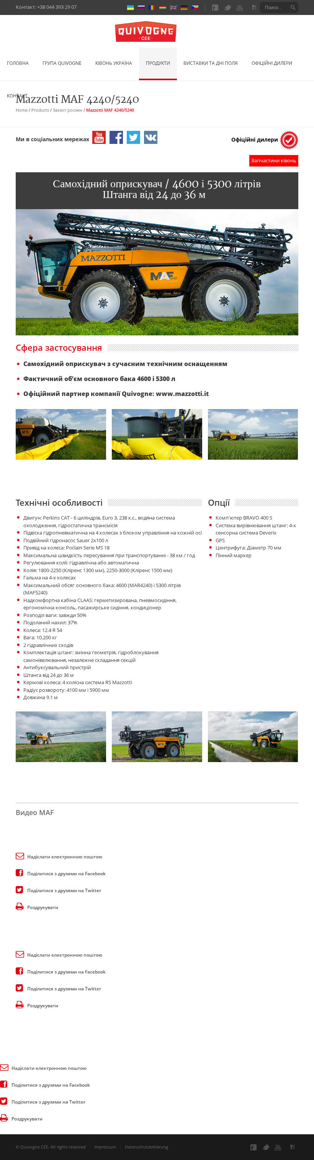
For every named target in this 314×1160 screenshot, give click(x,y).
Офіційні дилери (272, 63)
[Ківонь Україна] (157, 32)
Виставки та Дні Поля (210, 63)
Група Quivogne (62, 63)
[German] (186, 8)
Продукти (158, 63)
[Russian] (143, 8)
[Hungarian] (164, 8)
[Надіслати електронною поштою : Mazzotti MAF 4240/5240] (19, 855)
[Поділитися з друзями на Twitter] (19, 889)
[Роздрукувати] (19, 906)
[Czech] (196, 8)
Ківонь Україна (113, 63)
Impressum (105, 1147)
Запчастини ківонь (273, 160)
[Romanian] (154, 8)
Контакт (17, 95)
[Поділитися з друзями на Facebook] (19, 872)
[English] (175, 8)
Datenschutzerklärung (146, 1147)
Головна (18, 63)
